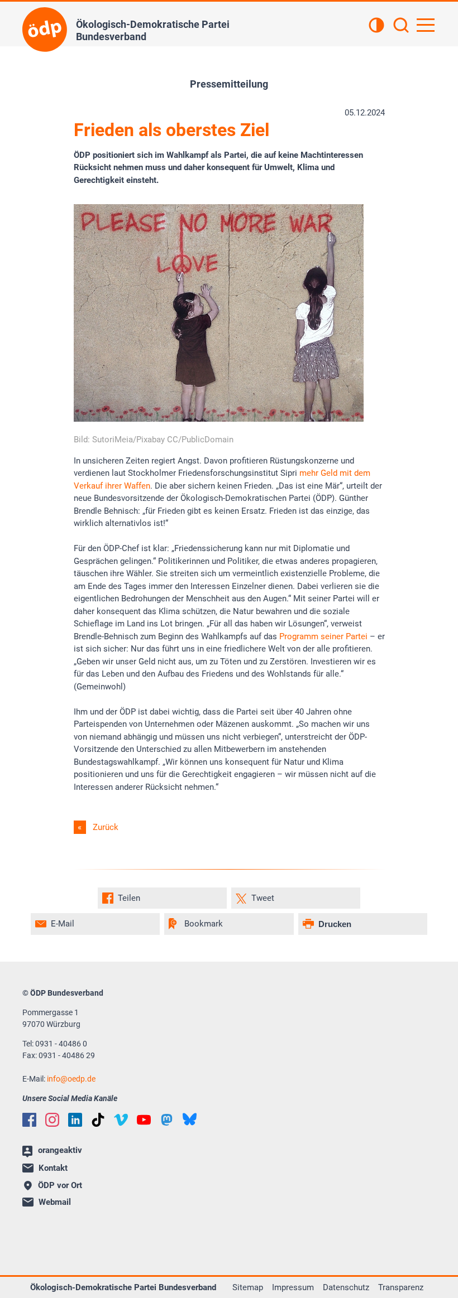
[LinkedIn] (75, 1120)
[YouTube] (144, 1120)
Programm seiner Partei (323, 636)
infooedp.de (71, 1078)
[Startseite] (44, 29)
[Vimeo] (121, 1120)
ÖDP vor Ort (60, 1185)
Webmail (55, 1202)
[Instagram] (52, 1120)
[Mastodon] (167, 1120)
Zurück (105, 827)
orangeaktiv (60, 1150)
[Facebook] (29, 1120)
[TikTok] (98, 1120)
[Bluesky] (190, 1119)
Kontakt (53, 1168)
